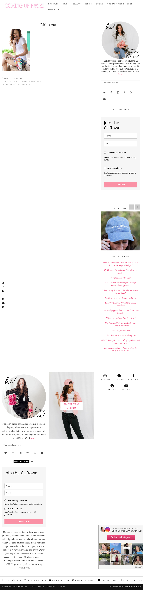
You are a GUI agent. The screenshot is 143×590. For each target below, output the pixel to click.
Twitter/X (13, 580)
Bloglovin (132, 580)
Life (33, 587)
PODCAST (112, 4)
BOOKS (99, 4)
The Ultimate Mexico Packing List (121, 335)
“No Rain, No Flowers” (120, 277)
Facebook (61, 580)
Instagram (36, 580)
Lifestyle (53, 4)
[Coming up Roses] (24, 6)
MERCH (122, 4)
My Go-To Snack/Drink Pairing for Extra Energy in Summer (21, 81)
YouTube (108, 580)
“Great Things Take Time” (121, 330)
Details (52, 9)
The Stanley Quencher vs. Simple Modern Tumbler (120, 311)
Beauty (77, 4)
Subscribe (120, 184)
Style (66, 4)
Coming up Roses (18, 587)
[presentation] (131, 207)
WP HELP (137, 587)
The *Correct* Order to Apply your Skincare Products (120, 324)
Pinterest (84, 580)
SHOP (130, 4)
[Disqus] (48, 124)
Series (88, 4)
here (120, 74)
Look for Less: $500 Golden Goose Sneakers (120, 304)
